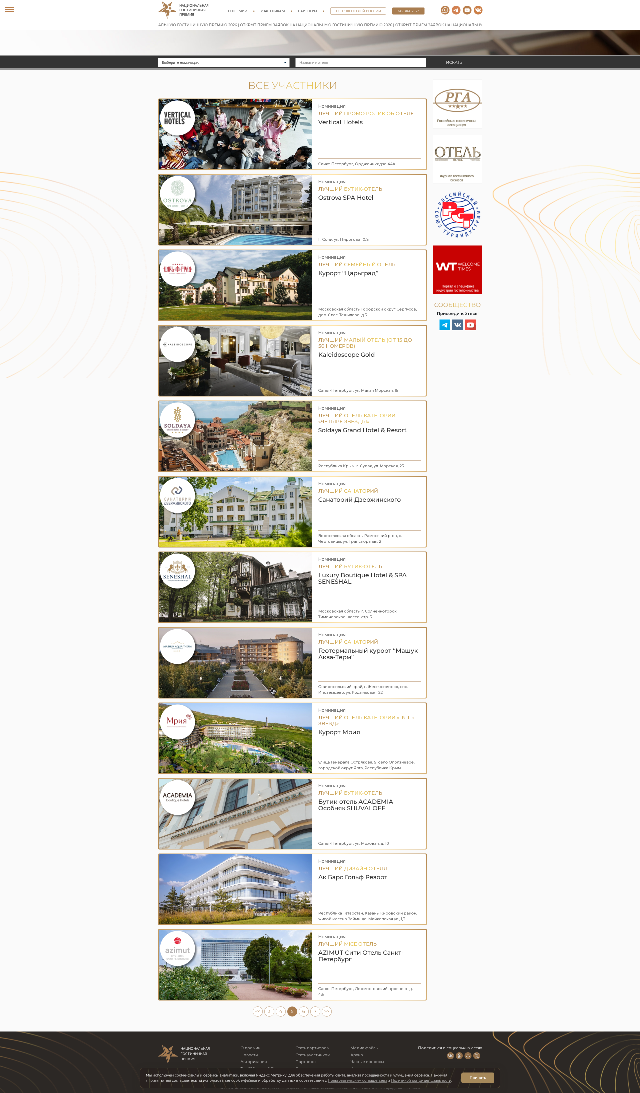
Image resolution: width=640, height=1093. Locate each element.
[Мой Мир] (468, 1055)
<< (257, 1011)
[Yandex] (456, 10)
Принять (478, 1078)
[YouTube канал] (467, 10)
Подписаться (564, 1061)
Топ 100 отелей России (358, 10)
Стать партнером (313, 1048)
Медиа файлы (364, 1048)
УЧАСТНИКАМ (272, 10)
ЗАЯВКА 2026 (408, 10)
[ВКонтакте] (450, 1055)
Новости (249, 1054)
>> (326, 1011)
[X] (476, 1055)
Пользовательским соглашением (357, 1080)
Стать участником (313, 1054)
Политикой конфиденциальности (421, 1080)
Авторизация (253, 1061)
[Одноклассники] (459, 1055)
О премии (237, 10)
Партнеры (307, 10)
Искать (454, 62)
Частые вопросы (367, 1061)
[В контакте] (478, 10)
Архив (356, 1054)
